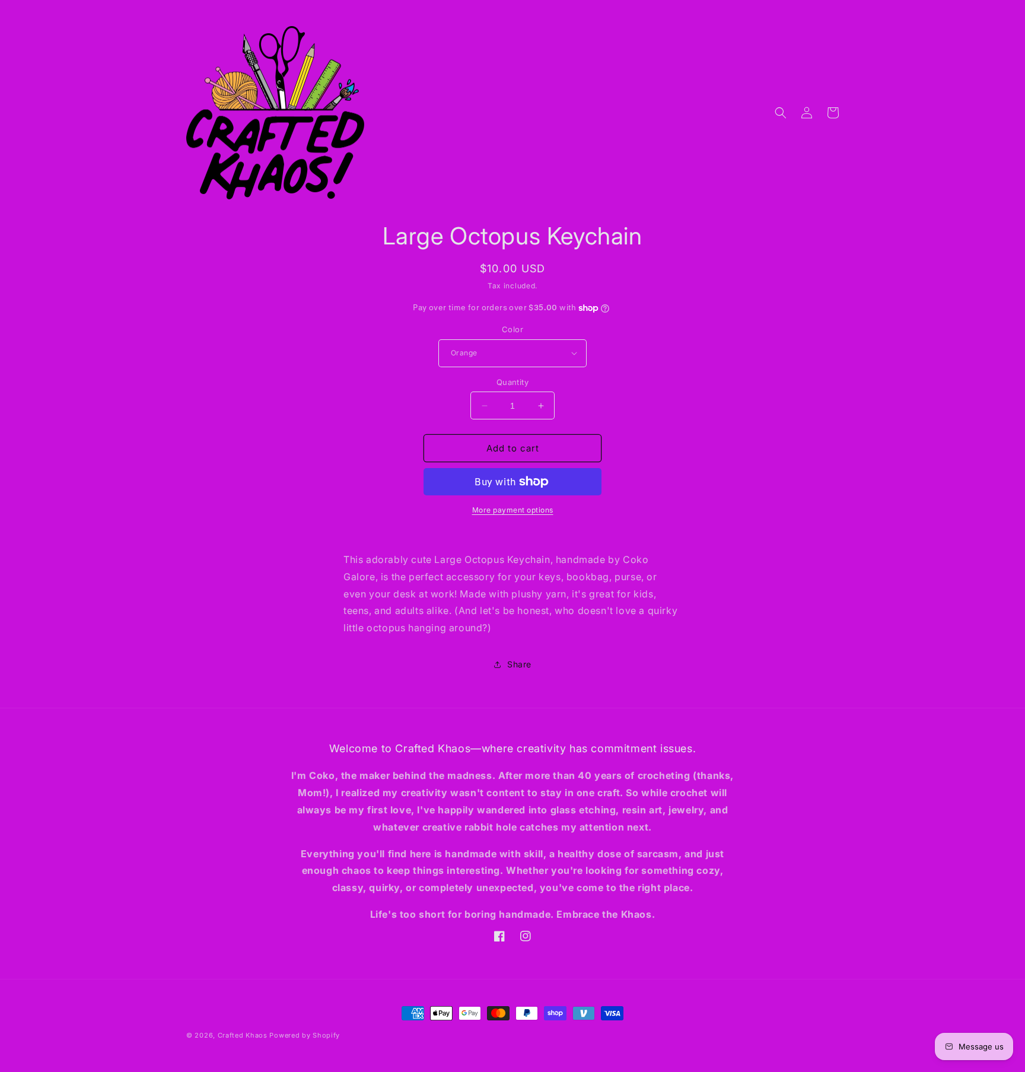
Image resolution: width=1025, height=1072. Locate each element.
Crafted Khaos (243, 1035)
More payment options (512, 509)
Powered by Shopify (304, 1035)
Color (512, 329)
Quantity (512, 382)
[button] (781, 113)
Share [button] (519, 664)
